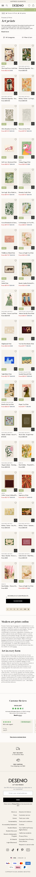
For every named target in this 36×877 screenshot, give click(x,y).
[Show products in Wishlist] (29, 5)
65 (25, 609)
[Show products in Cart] (33, 5)
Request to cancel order (26, 844)
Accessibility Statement (9, 824)
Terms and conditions (25, 821)
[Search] (7, 5)
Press (15, 815)
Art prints (23, 13)
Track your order (24, 818)
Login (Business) (12, 842)
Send (18, 800)
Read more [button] (5, 32)
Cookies (21, 824)
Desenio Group (23, 872)
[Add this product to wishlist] (15, 45)
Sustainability (12, 821)
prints (16, 626)
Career (15, 818)
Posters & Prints (12, 13)
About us (14, 812)
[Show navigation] (3, 5)
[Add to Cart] (15, 63)
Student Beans (12, 828)
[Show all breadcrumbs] (3, 13)
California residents (25, 833)
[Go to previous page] (7, 609)
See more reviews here (18, 737)
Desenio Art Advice (25, 812)
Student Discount (11, 831)
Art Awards (13, 839)
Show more (18, 601)
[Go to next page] (28, 609)
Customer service (24, 815)
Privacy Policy (15, 804)
